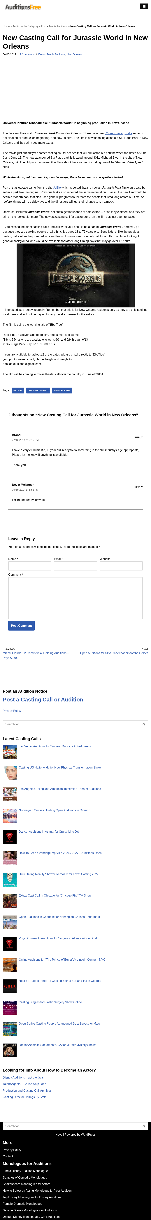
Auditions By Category (25, 26)
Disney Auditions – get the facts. (23, 1077)
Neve (58, 1134)
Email (58, 559)
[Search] (144, 724)
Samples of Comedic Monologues (25, 1177)
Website (105, 559)
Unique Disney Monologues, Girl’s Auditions (31, 1216)
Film (43, 26)
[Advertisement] (75, 93)
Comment (15, 574)
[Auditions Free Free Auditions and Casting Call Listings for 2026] (22, 6)
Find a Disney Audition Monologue (25, 1170)
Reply (138, 437)
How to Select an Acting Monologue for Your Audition (37, 1190)
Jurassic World (38, 390)
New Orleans (74, 54)
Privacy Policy (12, 710)
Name (13, 559)
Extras (42, 54)
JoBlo (57, 187)
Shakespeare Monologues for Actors (26, 1184)
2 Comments (27, 54)
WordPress (88, 1134)
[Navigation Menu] (144, 6)
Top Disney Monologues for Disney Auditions (32, 1197)
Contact (8, 1156)
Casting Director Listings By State (25, 1097)
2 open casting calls (118, 133)
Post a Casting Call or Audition (43, 699)
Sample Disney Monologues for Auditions (30, 1210)
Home (6, 26)
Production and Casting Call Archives (27, 1090)
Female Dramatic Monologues (22, 1203)
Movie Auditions (58, 26)
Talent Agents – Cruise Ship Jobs (24, 1084)
